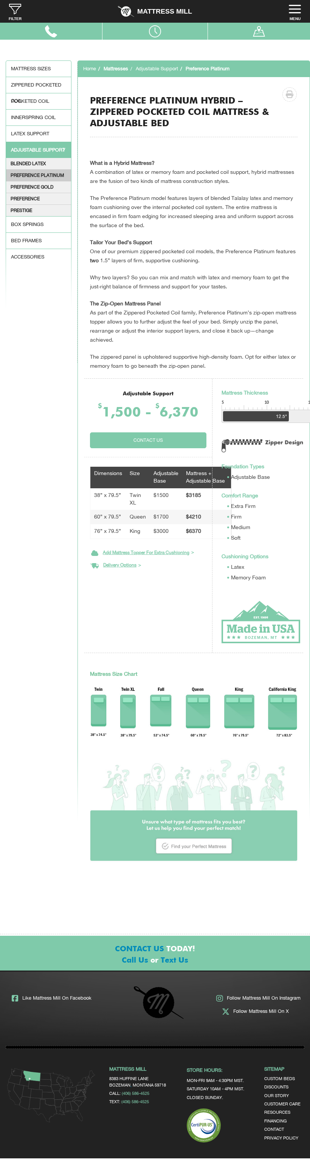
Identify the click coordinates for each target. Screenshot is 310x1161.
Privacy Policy (281, 1137)
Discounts (276, 1086)
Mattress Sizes (31, 68)
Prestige (21, 210)
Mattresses (116, 68)
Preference (25, 198)
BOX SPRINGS (27, 224)
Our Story (276, 1095)
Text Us (174, 960)
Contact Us (148, 440)
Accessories (27, 257)
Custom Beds (279, 1078)
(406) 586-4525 (135, 1093)
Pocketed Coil (30, 101)
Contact (274, 1129)
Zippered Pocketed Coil (36, 87)
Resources (277, 1112)
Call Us (135, 960)
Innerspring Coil (33, 117)
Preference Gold (32, 187)
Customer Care (282, 1103)
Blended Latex (28, 163)
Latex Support (30, 133)
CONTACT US (139, 949)
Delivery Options (119, 565)
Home (89, 68)
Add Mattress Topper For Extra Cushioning (146, 552)
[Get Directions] (51, 1120)
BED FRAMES (26, 240)
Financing (275, 1120)
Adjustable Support (38, 150)
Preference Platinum (37, 175)
